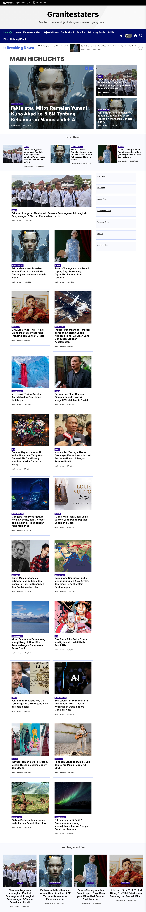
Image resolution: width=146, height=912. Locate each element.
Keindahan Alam (104, 211)
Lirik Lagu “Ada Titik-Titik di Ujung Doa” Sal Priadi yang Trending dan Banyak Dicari (28, 333)
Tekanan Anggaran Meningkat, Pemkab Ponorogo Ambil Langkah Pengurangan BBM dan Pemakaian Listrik (116, 84)
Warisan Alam (103, 222)
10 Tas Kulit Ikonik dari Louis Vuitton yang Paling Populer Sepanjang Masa (71, 520)
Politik (111, 32)
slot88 (100, 233)
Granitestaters (73, 14)
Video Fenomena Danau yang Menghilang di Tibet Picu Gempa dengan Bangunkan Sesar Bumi (28, 644)
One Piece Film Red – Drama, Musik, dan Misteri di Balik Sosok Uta (71, 642)
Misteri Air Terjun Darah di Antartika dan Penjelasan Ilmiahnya (27, 397)
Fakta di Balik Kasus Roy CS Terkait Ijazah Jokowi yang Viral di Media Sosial (30, 703)
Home (6, 32)
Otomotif (101, 188)
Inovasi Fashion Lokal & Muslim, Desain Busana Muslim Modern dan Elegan (30, 765)
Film (5, 39)
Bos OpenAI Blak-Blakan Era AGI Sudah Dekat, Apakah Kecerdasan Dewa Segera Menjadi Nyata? (71, 705)
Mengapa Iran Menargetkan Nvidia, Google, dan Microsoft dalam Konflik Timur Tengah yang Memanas (29, 521)
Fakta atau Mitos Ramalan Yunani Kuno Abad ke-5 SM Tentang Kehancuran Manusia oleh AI (49, 114)
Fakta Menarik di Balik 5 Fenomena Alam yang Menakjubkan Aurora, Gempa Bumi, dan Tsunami (71, 825)
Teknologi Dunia (96, 32)
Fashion (81, 32)
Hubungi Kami (18, 39)
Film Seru (101, 176)
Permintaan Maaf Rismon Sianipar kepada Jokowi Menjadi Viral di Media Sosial (71, 397)
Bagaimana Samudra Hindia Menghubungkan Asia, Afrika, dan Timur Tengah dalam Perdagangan (72, 583)
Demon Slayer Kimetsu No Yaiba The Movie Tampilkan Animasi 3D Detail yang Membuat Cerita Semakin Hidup (27, 458)
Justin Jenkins (106, 49)
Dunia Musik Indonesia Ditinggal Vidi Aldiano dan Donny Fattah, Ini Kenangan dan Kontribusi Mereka (28, 583)
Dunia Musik (67, 32)
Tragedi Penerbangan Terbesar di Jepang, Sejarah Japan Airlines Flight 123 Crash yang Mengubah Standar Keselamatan (72, 336)
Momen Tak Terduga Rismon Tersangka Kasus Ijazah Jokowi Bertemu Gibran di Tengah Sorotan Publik (73, 457)
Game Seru (102, 199)
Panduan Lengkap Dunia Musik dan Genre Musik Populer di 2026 (72, 765)
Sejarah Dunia (51, 32)
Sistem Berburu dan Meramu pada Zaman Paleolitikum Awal (29, 822)
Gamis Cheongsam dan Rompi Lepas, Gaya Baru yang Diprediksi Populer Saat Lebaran (57, 46)
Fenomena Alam (32, 32)
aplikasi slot (102, 245)
